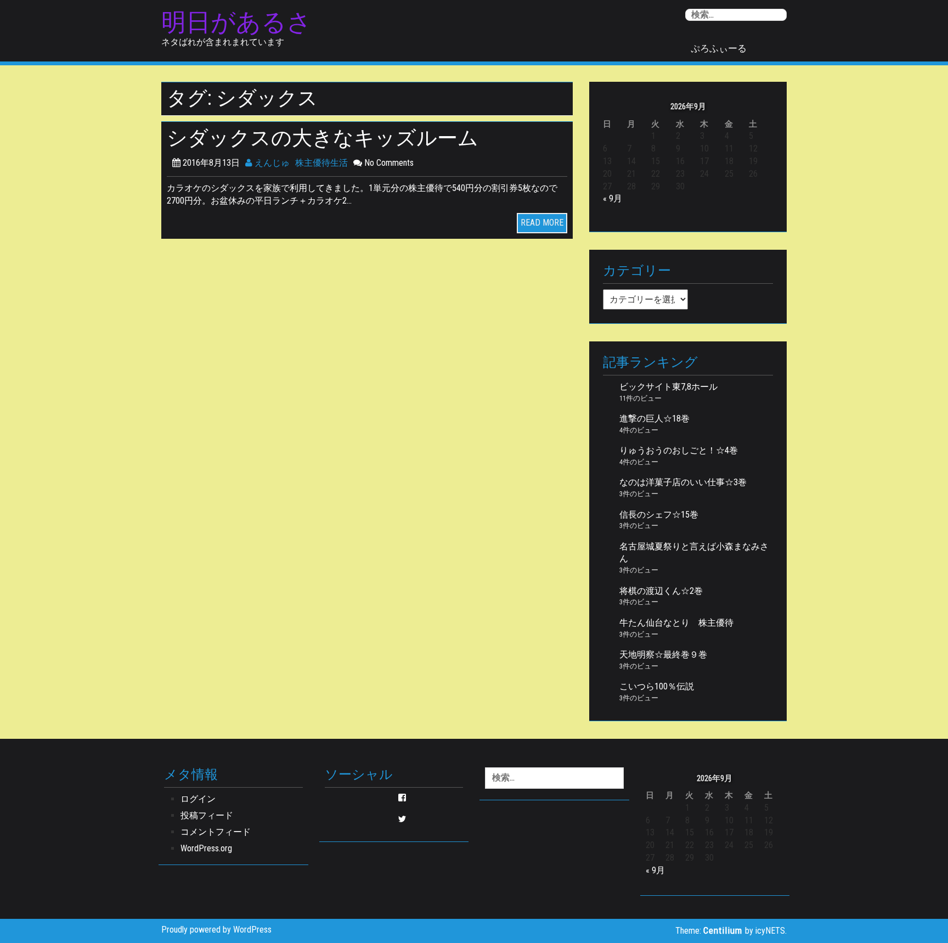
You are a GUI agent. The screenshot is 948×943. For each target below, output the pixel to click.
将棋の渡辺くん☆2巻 (661, 591)
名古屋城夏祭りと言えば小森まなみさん (694, 552)
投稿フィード (206, 815)
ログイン (198, 799)
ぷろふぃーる (719, 48)
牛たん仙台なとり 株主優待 (676, 623)
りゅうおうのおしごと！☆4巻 (678, 450)
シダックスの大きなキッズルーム (322, 138)
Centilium (722, 930)
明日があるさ (236, 22)
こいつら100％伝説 (656, 686)
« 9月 (612, 198)
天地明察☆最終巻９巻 (663, 654)
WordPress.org (206, 848)
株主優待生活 (321, 163)
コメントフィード (215, 832)
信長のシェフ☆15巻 (658, 514)
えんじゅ (271, 163)
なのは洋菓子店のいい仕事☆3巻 (683, 482)
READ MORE (542, 222)
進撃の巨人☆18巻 (654, 418)
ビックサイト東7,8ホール (668, 386)
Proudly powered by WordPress (216, 929)
